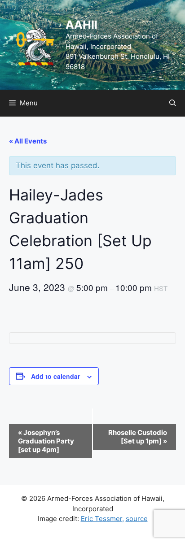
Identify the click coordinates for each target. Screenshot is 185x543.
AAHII (81, 24)
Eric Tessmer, (102, 518)
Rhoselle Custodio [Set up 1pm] (137, 436)
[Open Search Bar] (172, 103)
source (137, 518)
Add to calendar (55, 376)
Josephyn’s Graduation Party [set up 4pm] (46, 441)
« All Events (28, 141)
